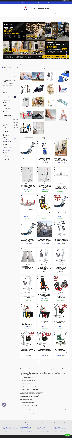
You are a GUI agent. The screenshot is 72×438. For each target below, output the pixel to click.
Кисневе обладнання (59, 429)
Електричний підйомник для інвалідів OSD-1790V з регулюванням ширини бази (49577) (61, 268)
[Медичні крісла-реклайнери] (38, 89)
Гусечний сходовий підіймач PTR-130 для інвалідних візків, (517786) (61, 214)
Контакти (26, 13)
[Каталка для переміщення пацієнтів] (26, 115)
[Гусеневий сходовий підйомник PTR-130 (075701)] (28, 148)
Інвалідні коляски (58, 424)
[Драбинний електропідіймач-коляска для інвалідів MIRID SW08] (44, 283)
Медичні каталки (41, 428)
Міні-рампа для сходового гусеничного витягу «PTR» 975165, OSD (28, 267)
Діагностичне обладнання (26, 428)
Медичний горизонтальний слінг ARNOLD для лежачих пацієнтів (28, 214)
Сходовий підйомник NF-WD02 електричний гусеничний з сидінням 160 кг (44, 214)
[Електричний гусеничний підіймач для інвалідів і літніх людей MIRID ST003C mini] (28, 311)
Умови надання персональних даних (9, 81)
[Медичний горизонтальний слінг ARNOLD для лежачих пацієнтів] (28, 202)
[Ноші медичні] (63, 76)
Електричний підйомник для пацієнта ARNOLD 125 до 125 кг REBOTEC (44, 186)
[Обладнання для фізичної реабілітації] (26, 128)
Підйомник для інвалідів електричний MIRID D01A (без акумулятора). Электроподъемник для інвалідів (28, 352)
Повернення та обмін (8, 426)
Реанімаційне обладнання (26, 427)
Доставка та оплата (35, 13)
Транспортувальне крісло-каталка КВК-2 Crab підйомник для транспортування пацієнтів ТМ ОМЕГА (61, 352)
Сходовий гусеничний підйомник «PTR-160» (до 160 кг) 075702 (27, 240)
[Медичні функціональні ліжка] (63, 89)
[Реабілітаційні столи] (38, 115)
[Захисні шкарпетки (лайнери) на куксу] (63, 115)
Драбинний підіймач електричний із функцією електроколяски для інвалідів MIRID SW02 (44, 323)
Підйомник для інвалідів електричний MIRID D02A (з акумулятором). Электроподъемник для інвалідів (44, 352)
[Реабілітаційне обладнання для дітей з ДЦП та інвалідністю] (38, 102)
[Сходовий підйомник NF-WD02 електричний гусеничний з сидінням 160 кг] (44, 202)
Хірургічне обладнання (25, 426)
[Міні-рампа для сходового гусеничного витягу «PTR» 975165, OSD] (28, 256)
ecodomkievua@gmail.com (8, 150)
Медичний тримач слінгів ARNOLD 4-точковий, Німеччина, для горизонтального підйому (61, 187)
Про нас (44, 13)
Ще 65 (5, 111)
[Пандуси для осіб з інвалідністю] (63, 102)
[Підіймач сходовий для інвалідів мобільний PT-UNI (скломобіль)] (44, 148)
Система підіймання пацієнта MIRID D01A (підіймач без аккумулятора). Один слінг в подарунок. (61, 323)
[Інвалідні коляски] (38, 76)
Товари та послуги (17, 13)
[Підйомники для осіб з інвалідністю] (50, 76)
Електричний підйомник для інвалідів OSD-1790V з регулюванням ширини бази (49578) (27, 295)
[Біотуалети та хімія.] (50, 89)
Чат (68, 435)
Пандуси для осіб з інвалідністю (61, 431)
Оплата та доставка (7, 73)
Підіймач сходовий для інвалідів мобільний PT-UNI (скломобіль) (44, 159)
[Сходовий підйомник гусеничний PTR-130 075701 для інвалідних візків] (44, 229)
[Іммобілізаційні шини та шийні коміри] (50, 115)
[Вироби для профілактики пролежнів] (26, 76)
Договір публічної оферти (8, 83)
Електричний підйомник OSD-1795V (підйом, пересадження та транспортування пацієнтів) (61, 240)
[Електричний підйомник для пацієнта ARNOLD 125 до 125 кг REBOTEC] (44, 174)
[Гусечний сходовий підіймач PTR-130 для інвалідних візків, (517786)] (61, 202)
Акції (64, 13)
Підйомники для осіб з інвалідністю (61, 426)
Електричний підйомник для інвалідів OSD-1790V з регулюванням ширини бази (61, 159)
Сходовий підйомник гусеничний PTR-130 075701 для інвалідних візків (44, 240)
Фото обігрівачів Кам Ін (8, 85)
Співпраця (5, 78)
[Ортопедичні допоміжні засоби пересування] (26, 89)
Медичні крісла (41, 426)
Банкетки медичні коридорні (43, 431)
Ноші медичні (57, 427)
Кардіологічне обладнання (26, 424)
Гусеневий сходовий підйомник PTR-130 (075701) (28, 159)
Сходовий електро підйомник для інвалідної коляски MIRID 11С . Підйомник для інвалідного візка (61, 295)
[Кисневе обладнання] (26, 102)
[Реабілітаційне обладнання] (50, 102)
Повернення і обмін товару (54, 13)
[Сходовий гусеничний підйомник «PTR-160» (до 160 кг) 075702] (28, 229)
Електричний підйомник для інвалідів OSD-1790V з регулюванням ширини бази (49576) (44, 268)
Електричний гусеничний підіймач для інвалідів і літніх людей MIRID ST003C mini (27, 323)
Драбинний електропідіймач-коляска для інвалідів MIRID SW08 (44, 295)
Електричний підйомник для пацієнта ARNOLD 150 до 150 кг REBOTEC (28, 186)
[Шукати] (2, 8)
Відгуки (4, 71)
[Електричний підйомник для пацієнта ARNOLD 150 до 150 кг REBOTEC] (28, 174)
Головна (9, 13)
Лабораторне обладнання (26, 429)
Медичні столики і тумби (42, 424)
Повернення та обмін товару (9, 76)
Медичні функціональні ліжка (60, 428)
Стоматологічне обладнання (26, 431)
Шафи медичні (41, 429)
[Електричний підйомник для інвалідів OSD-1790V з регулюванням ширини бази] (61, 148)
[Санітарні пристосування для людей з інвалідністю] (38, 128)
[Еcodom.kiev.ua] (26, 8)
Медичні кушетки (41, 427)
